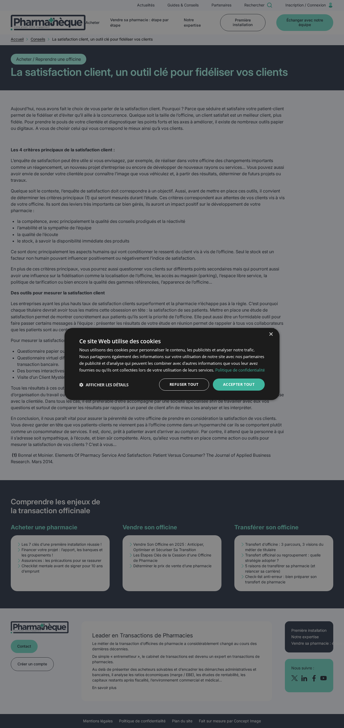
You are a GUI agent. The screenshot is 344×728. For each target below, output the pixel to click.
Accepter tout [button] (239, 384)
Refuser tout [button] (184, 384)
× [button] (271, 334)
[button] (103, 385)
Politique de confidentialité (240, 370)
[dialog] (172, 364)
